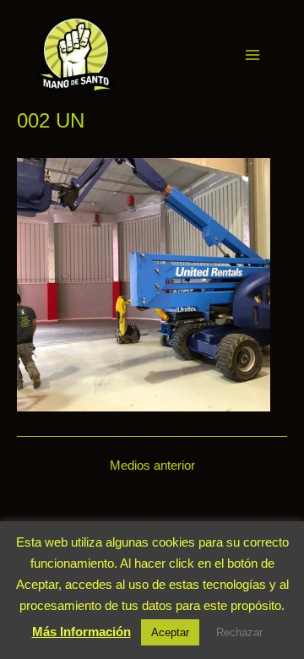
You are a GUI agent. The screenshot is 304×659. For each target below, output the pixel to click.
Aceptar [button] (170, 632)
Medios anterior (152, 466)
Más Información (81, 631)
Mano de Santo (141, 54)
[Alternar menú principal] (252, 55)
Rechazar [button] (239, 632)
